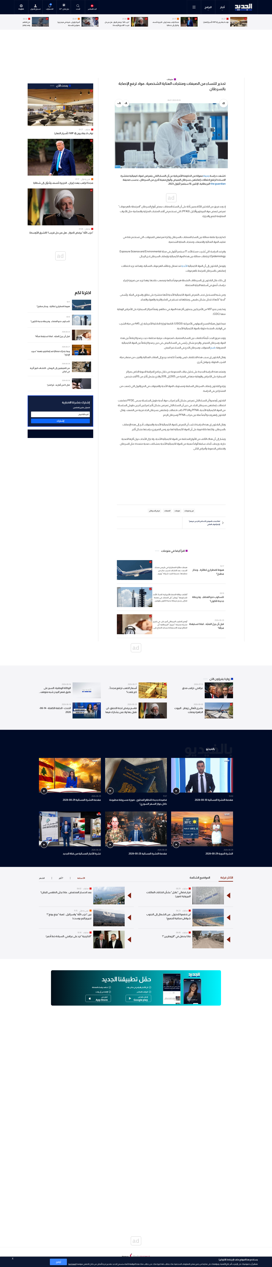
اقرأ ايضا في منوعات (173, 550)
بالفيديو (210, 748)
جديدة (206, 175)
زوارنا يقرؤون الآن (219, 678)
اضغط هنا (72, 1264)
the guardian (218, 183)
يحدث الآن (62, 85)
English (21, 9)
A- (125, 103)
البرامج (208, 7)
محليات (87, 129)
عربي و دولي (85, 179)
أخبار (222, 7)
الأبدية (184, 266)
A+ (119, 103)
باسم (213, 347)
